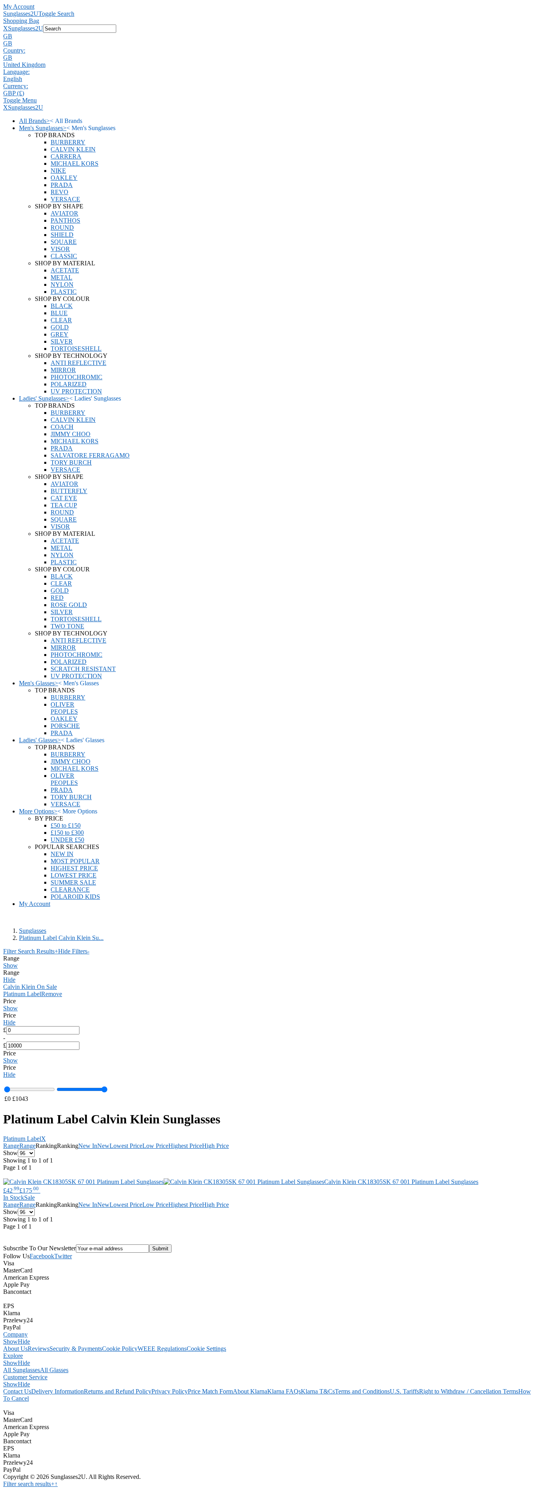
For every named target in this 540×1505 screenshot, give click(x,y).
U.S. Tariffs (404, 1391)
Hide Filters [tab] (73, 951)
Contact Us (17, 1391)
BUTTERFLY (69, 491)
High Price (215, 1145)
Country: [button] (14, 50)
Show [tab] (10, 1341)
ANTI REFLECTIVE (78, 362)
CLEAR (61, 320)
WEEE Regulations (162, 1348)
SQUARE (64, 241)
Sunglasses (32, 930)
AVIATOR (64, 213)
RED (57, 597)
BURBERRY (68, 142)
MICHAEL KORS (74, 163)
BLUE (59, 313)
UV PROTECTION (76, 391)
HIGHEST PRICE (74, 868)
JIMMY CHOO (71, 434)
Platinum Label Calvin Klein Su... (61, 937)
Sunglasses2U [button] (25, 28)
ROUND (62, 227)
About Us (15, 1348)
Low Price (155, 1145)
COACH (62, 427)
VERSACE (65, 199)
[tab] (270, 962)
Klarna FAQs (284, 1391)
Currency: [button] (15, 86)
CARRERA (66, 156)
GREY (59, 334)
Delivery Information (57, 1391)
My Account (18, 6)
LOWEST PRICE (73, 875)
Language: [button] (16, 71)
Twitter (63, 1256)
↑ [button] (56, 1483)
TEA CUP (64, 505)
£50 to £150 (66, 825)
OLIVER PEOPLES (64, 708)
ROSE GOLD (69, 604)
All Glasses (54, 1370)
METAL (61, 277)
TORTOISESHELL (76, 348)
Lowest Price (126, 1145)
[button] (270, 36)
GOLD (60, 327)
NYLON (62, 284)
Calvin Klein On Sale (30, 986)
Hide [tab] (24, 1341)
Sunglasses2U (20, 13)
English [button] (12, 79)
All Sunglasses (21, 1370)
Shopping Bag (21, 20)
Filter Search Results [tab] (30, 951)
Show (10, 965)
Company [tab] (15, 1334)
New (103, 1145)
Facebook (42, 1256)
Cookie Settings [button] (206, 1348)
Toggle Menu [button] (20, 100)
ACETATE (65, 270)
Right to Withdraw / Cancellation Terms (468, 1391)
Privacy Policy (169, 1391)
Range (11, 1145)
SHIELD (62, 234)
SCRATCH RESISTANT (83, 669)
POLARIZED (69, 384)
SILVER (62, 341)
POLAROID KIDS (75, 896)
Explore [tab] (13, 1355)
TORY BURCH (71, 462)
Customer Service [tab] (25, 1377)
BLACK (62, 306)
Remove (51, 994)
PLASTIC (64, 291)
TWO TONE (67, 626)
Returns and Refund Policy (117, 1391)
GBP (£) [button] (13, 93)
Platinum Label (22, 994)
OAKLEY (64, 177)
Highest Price (185, 1145)
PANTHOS (65, 220)
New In (87, 1145)
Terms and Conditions (362, 1391)
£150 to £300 (67, 832)
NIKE (58, 170)
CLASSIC (64, 256)
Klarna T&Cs (318, 1391)
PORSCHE (65, 725)
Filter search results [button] (29, 1483)
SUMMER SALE (73, 882)
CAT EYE (64, 498)
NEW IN (62, 854)
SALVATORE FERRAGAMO (90, 455)
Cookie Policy (120, 1348)
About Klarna (250, 1391)
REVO (59, 192)
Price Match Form (210, 1391)
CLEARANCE (70, 889)
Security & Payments (75, 1348)
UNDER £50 (67, 839)
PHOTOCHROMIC (76, 377)
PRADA (62, 185)
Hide (9, 979)
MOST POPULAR (75, 861)
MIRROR (63, 370)
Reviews (38, 1348)
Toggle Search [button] (56, 13)
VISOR (60, 249)
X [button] (5, 28)
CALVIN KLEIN (73, 149)
